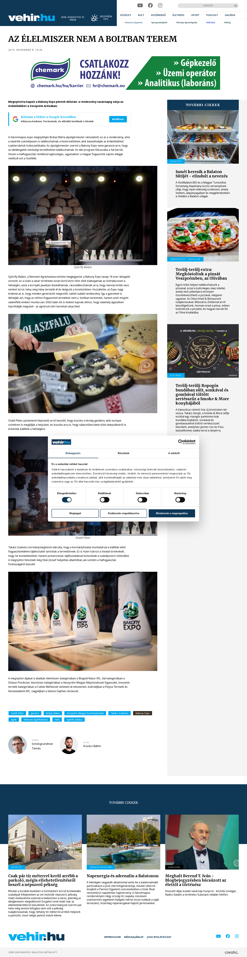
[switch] (104, 499)
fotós (86, 742)
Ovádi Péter (17, 713)
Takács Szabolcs (119, 713)
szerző (35, 740)
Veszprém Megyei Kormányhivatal (85, 713)
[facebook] (150, 5)
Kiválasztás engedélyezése (123, 513)
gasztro (35, 713)
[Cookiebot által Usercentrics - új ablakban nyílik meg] (180, 442)
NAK (57, 719)
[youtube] (140, 5)
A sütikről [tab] (174, 453)
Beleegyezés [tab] (73, 453)
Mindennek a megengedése (172, 513)
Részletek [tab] (123, 453)
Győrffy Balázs (74, 719)
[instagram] (160, 5)
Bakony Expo (142, 713)
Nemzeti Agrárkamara (36, 719)
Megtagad (75, 513)
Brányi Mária (53, 713)
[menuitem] (125, 15)
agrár (14, 719)
